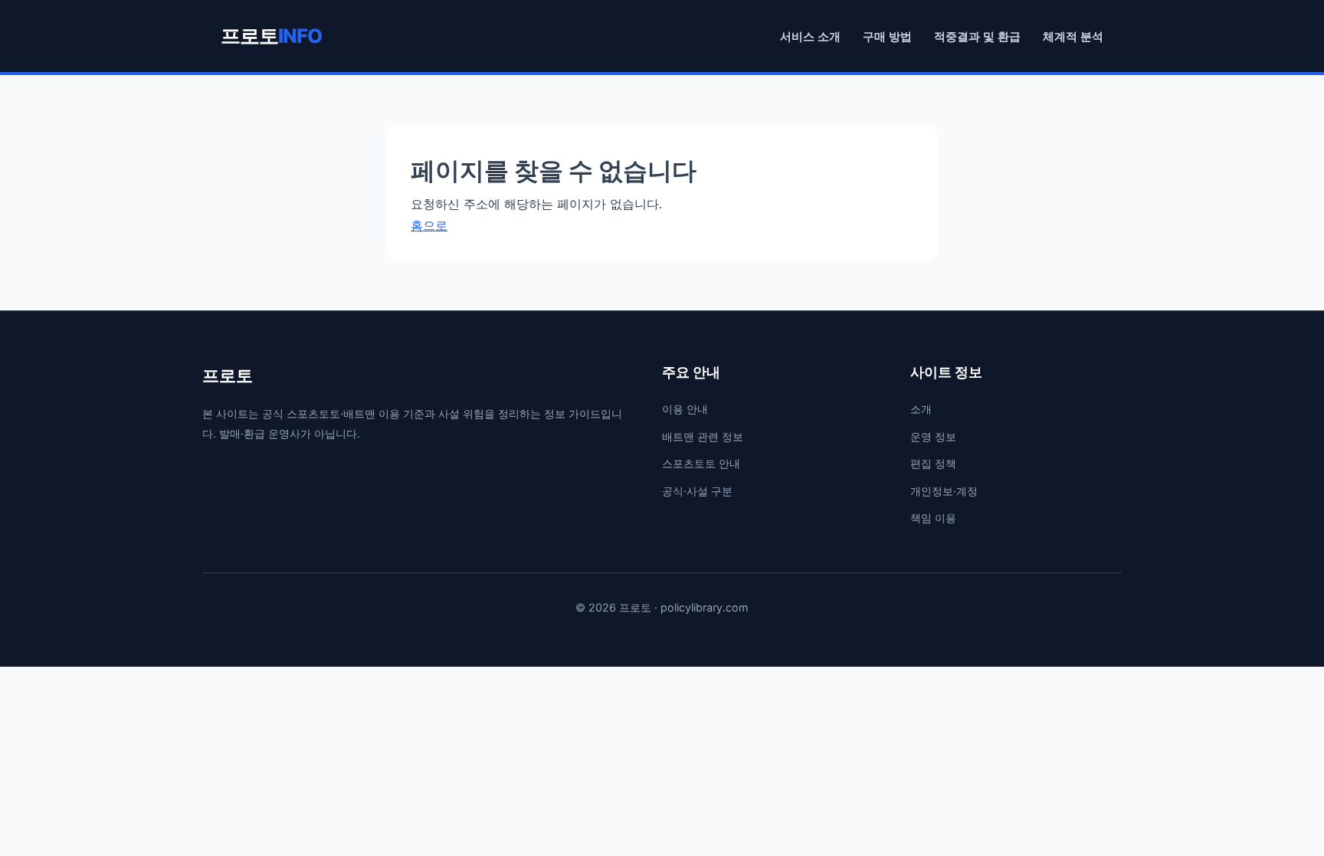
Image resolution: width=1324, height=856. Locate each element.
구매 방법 (887, 36)
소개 (921, 408)
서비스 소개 (810, 36)
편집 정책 (933, 463)
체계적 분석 (1073, 36)
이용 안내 (685, 408)
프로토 (271, 36)
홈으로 (429, 225)
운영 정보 (933, 436)
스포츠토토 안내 (701, 463)
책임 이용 (933, 517)
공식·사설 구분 (697, 490)
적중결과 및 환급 (977, 36)
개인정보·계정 (944, 490)
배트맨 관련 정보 (702, 436)
